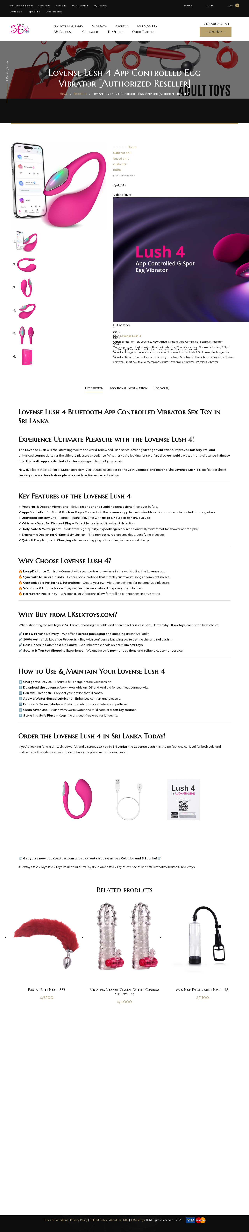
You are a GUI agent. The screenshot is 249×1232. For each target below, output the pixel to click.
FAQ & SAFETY (80, 5)
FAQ (125, 1220)
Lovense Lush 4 (178, 352)
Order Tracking (54, 11)
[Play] (114, 327)
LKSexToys (138, 1220)
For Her (134, 341)
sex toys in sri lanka (220, 357)
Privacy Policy (79, 1220)
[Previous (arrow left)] (7, 616)
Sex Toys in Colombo (193, 357)
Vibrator (217, 341)
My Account (100, 5)
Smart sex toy (133, 362)
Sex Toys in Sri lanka (21, 5)
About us (61, 5)
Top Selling (33, 11)
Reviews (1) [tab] (161, 388)
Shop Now (44, 5)
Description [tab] (94, 388)
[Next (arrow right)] (242, 616)
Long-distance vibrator (139, 352)
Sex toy (162, 357)
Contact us (16, 11)
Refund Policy (98, 1220)
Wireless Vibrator (207, 362)
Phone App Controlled (184, 341)
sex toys (173, 357)
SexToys (205, 341)
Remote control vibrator (140, 357)
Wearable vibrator (182, 362)
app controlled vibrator (136, 347)
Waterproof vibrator (156, 362)
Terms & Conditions (55, 1220)
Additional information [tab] (128, 388)
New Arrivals (161, 341)
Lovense (146, 341)
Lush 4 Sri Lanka (199, 352)
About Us (115, 1220)
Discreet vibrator (209, 347)
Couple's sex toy (187, 347)
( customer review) (124, 175)
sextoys (118, 362)
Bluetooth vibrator (163, 347)
